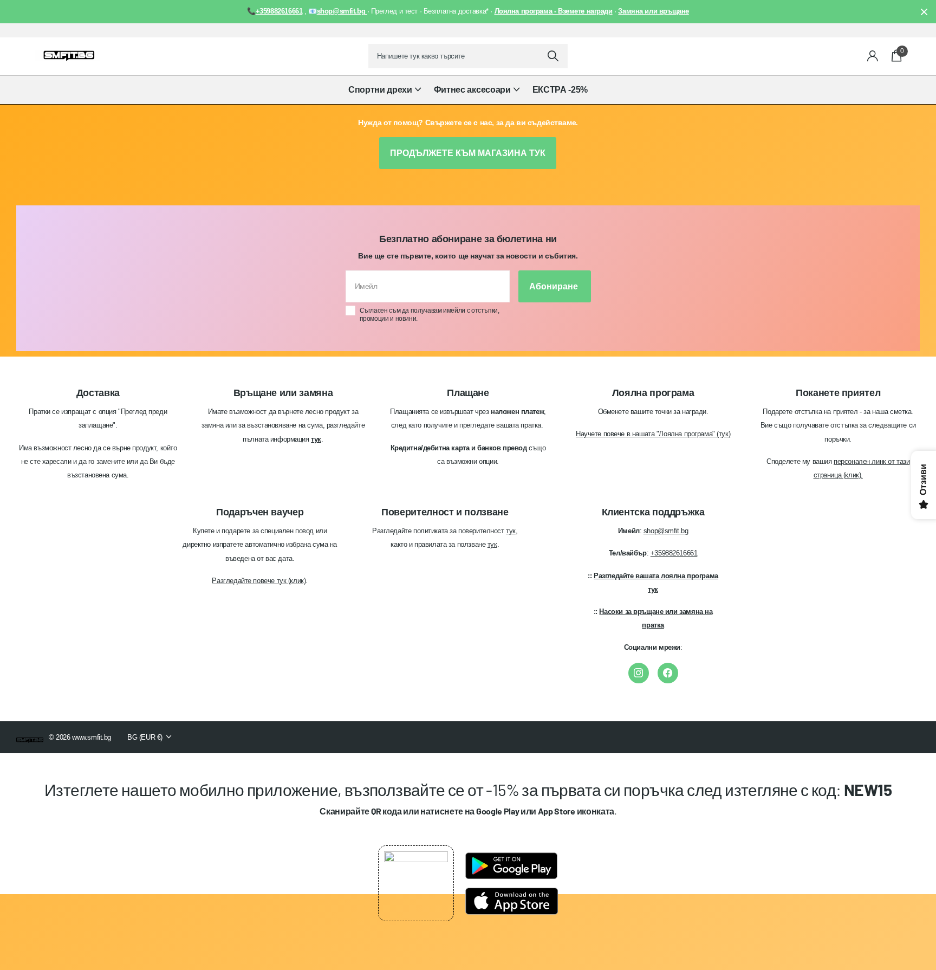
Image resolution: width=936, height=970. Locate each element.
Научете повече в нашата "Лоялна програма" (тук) (653, 434)
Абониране (554, 286)
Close (924, 11)
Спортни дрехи (380, 89)
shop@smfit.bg (666, 531)
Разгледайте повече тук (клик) (259, 581)
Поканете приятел (838, 392)
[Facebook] (668, 673)
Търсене (553, 56)
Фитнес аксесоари (472, 89)
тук (511, 531)
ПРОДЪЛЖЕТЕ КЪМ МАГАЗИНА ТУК (467, 153)
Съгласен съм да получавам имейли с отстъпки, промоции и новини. (429, 314)
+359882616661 (674, 553)
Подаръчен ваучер (259, 512)
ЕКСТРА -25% (560, 89)
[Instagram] (638, 673)
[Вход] (873, 56)
